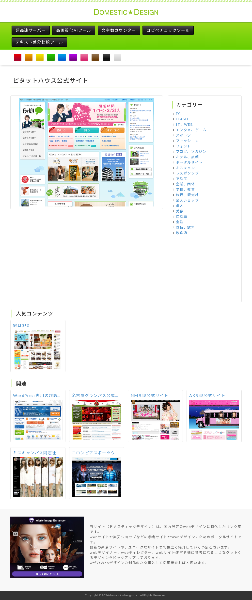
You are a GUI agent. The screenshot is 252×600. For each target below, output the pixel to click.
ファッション (187, 141)
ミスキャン (185, 168)
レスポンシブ (187, 173)
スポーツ (183, 135)
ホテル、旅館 (187, 157)
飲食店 (182, 233)
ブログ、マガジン (191, 151)
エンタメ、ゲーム (191, 130)
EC (178, 113)
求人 (180, 206)
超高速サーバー (31, 30)
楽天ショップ (187, 200)
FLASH (182, 119)
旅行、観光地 (187, 195)
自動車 (182, 216)
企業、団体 (185, 184)
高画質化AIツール (73, 30)
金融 (180, 222)
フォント (183, 146)
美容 (180, 211)
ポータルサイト (189, 162)
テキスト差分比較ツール (39, 42)
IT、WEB (184, 124)
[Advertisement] (205, 269)
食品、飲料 (185, 227)
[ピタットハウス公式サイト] (86, 151)
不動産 (182, 178)
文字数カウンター (119, 30)
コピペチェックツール (168, 30)
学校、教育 (185, 189)
